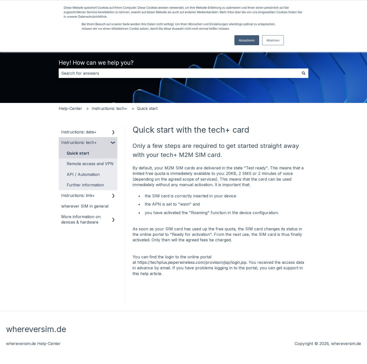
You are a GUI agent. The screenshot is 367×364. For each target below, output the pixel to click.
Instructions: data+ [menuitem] (79, 131)
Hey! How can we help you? (96, 62)
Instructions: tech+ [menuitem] (79, 142)
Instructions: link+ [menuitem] (78, 195)
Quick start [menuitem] (78, 153)
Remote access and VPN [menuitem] (90, 163)
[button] (113, 132)
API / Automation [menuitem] (83, 174)
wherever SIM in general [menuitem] (84, 206)
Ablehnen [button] (273, 40)
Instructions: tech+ (109, 108)
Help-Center (70, 108)
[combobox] (179, 73)
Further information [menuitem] (85, 184)
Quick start (147, 108)
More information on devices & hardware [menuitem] (81, 219)
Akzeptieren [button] (247, 40)
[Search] (303, 73)
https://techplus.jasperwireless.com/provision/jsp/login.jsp (191, 262)
